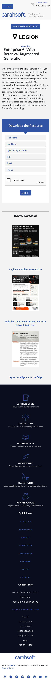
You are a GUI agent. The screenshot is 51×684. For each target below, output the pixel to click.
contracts (25, 553)
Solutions (25, 529)
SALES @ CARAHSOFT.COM (25, 609)
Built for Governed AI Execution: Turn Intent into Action (25, 323)
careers (25, 577)
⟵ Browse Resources (25, 26)
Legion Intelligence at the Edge (25, 377)
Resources (25, 545)
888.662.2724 (43, 5)
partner (25, 561)
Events (25, 537)
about (26, 569)
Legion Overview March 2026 (25, 269)
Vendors (25, 521)
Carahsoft (13, 665)
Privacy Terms (7, 668)
